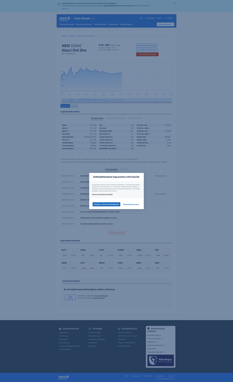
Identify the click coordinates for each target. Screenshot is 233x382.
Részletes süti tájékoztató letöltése (102, 194)
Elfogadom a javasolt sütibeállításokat (106, 204)
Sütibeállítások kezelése (131, 204)
